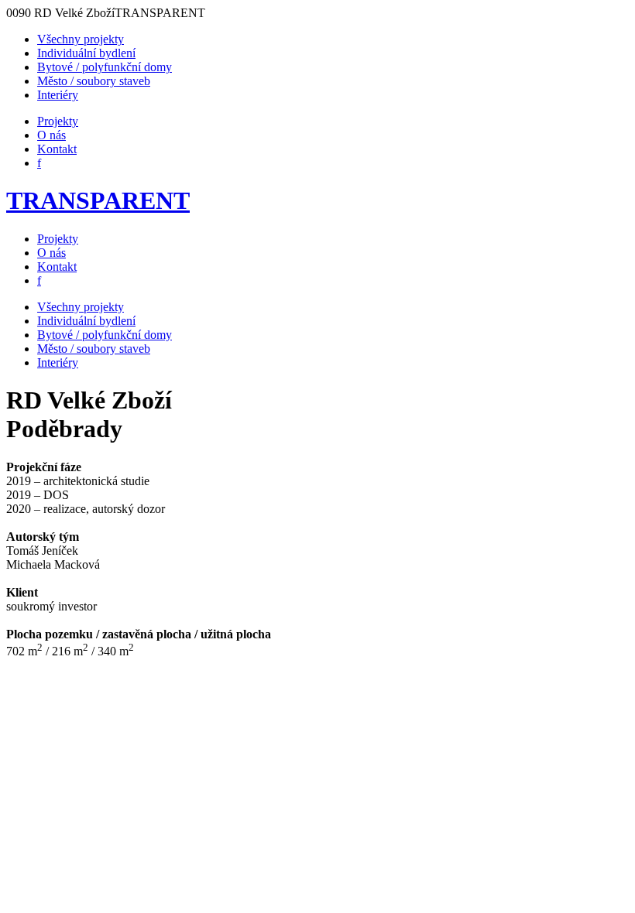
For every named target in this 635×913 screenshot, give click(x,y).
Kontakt (57, 149)
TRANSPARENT (98, 200)
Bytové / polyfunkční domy (104, 67)
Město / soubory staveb (93, 80)
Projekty (57, 121)
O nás (51, 135)
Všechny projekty (80, 39)
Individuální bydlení (86, 53)
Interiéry (57, 94)
